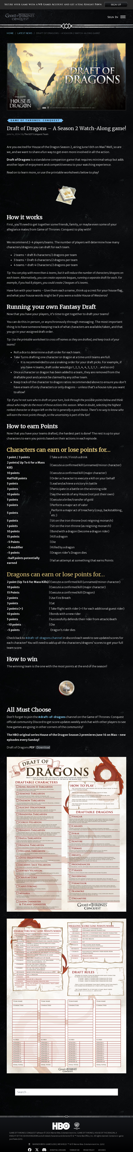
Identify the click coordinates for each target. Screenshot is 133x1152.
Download (43, 747)
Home (10, 33)
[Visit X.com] (37, 1149)
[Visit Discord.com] (44, 1149)
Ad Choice (102, 1150)
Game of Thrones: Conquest (35, 120)
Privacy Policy (88, 1150)
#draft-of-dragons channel (43, 638)
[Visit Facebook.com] (30, 1149)
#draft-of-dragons (51, 717)
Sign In (113, 17)
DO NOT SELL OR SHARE (58, 1150)
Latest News (24, 33)
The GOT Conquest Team (36, 134)
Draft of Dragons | (22, 747)
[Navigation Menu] (123, 17)
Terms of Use (74, 1150)
